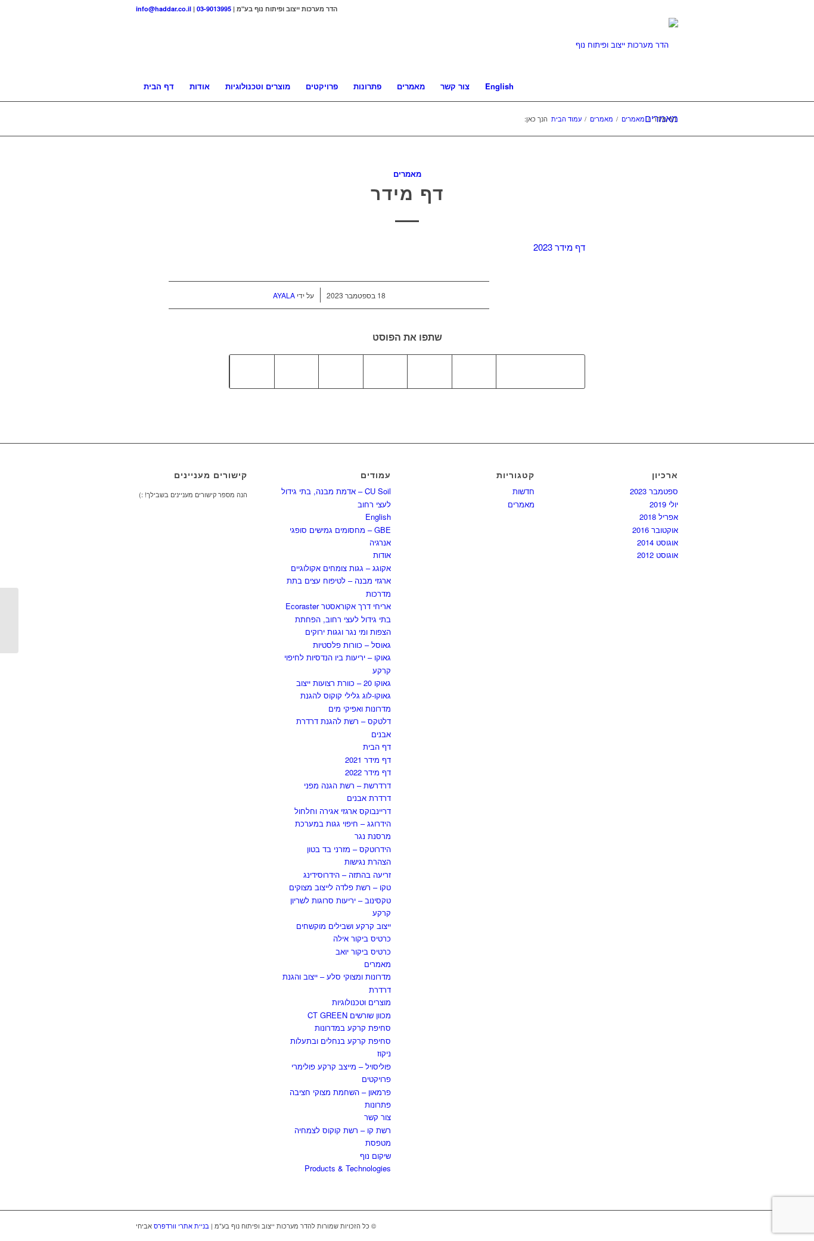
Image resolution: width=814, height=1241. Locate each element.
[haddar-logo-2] (627, 44)
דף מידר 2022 (368, 772)
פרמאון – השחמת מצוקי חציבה (340, 1091)
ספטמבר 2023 (654, 491)
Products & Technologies (348, 1168)
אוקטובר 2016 (655, 529)
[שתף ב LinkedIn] (430, 371)
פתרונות (378, 1104)
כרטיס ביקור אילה (362, 938)
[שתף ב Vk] (341, 371)
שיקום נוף (375, 1155)
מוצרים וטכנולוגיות (361, 1002)
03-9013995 (214, 8)
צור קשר (377, 1116)
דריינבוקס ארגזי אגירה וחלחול (342, 810)
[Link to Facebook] (669, 9)
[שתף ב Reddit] (297, 371)
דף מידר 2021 (368, 759)
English (378, 516)
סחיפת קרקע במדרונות (353, 1027)
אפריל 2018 (658, 516)
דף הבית (377, 746)
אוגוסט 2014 (657, 542)
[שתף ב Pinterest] (474, 371)
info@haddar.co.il (163, 8)
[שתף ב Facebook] (562, 371)
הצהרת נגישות (367, 861)
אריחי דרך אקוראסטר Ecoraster (338, 606)
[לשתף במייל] (252, 371)
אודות (382, 554)
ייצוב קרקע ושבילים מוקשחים (343, 925)
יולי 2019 (664, 504)
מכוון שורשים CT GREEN (349, 1015)
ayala (284, 295)
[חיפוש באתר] (670, 86)
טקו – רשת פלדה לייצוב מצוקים (340, 887)
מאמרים (407, 173)
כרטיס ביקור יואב (363, 951)
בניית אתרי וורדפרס (181, 1225)
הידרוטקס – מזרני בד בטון (349, 849)
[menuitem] (159, 86)
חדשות (523, 491)
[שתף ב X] (518, 371)
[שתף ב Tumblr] (385, 371)
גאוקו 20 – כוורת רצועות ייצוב (343, 682)
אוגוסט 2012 (657, 554)
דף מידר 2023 (559, 247)
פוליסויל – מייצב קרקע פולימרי (341, 1066)
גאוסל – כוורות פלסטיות (352, 644)
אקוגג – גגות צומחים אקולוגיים (341, 567)
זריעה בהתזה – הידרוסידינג (347, 874)
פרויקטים (376, 1078)
